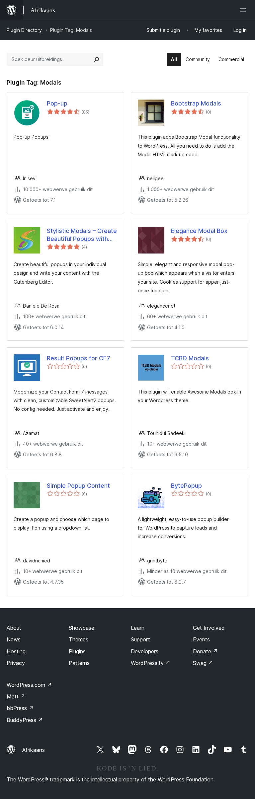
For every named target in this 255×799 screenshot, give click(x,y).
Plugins (77, 651)
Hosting (16, 651)
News (14, 639)
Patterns (79, 663)
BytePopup (186, 485)
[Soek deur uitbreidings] (96, 59)
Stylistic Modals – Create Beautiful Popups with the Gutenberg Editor (82, 235)
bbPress (20, 708)
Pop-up (57, 103)
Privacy (16, 663)
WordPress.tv (150, 663)
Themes (78, 639)
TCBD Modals (190, 358)
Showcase (81, 627)
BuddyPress (25, 720)
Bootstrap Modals (196, 103)
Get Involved (209, 627)
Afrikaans (33, 750)
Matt (16, 696)
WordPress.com (29, 685)
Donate (205, 651)
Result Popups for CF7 (78, 358)
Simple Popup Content (78, 485)
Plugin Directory (24, 30)
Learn (137, 627)
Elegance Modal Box (199, 230)
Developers (144, 651)
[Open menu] (244, 10)
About (14, 627)
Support (140, 639)
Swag (203, 663)
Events (201, 639)
